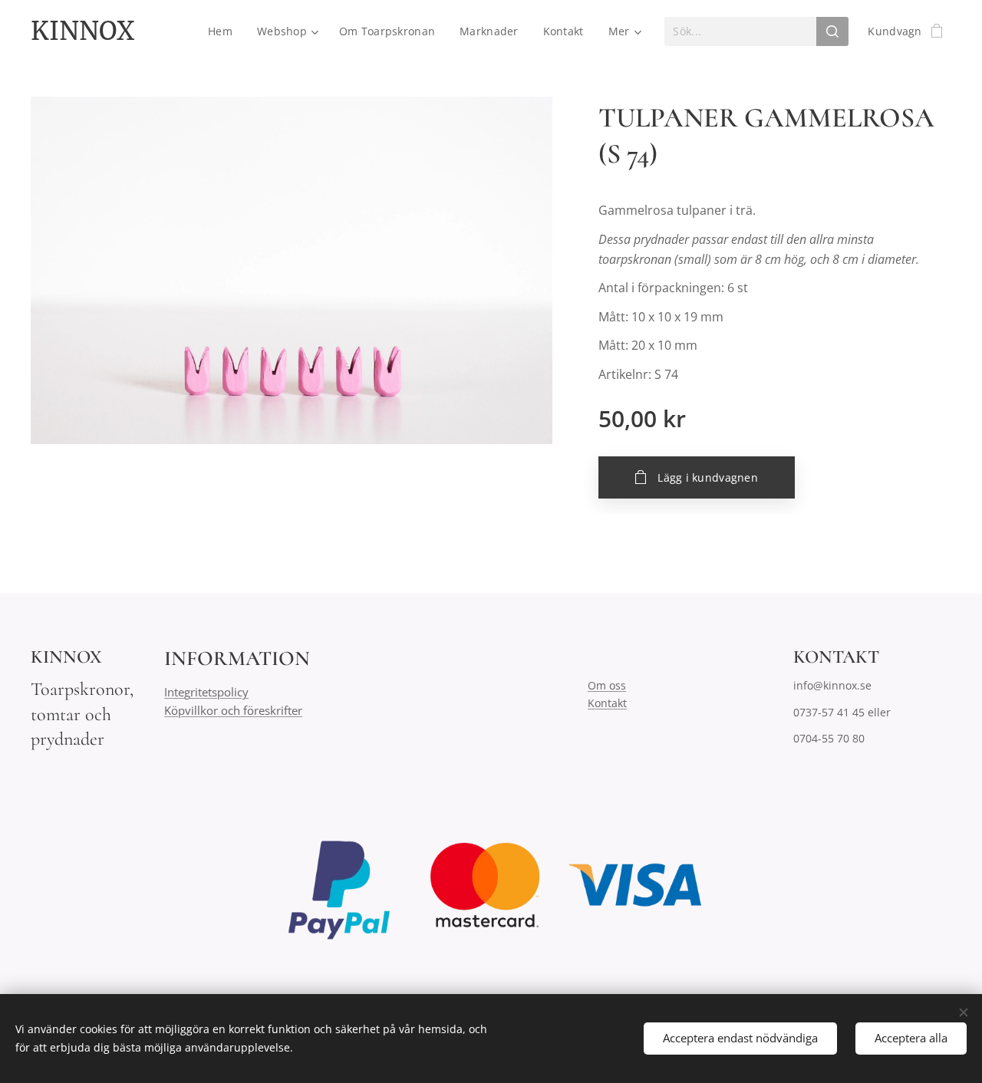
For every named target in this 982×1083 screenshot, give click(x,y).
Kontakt (607, 703)
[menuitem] (224, 31)
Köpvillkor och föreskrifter (233, 710)
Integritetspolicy (206, 692)
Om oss (607, 685)
